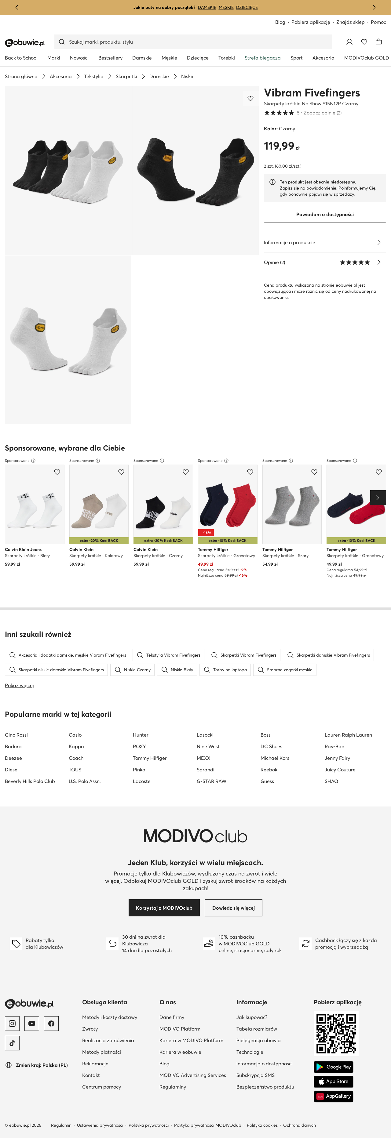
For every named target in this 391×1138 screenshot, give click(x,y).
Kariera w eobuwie (195, 1052)
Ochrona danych (299, 1125)
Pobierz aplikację (313, 22)
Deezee (13, 758)
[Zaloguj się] (349, 41)
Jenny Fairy (337, 758)
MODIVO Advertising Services (195, 1075)
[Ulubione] (364, 41)
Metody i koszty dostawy (118, 1017)
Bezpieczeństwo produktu (272, 1086)
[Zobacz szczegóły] (378, 242)
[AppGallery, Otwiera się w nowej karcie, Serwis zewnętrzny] (333, 1096)
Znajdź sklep (350, 22)
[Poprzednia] (17, 7)
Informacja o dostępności (272, 1063)
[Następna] (374, 7)
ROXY (139, 746)
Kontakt (118, 1075)
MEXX (203, 758)
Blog (283, 22)
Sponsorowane (17, 460)
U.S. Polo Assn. (85, 781)
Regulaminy (195, 1086)
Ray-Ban (334, 746)
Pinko (139, 770)
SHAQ (331, 781)
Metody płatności (118, 1052)
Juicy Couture (340, 770)
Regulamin (61, 1125)
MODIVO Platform (195, 1028)
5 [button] (303, 113)
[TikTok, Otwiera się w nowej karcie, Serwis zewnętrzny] (12, 1043)
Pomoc (378, 22)
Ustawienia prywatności (100, 1125)
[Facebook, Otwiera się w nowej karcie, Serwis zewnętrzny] (51, 1023)
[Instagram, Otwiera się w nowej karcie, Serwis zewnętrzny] (12, 1023)
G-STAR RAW (211, 781)
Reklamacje (118, 1063)
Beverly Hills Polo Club (30, 781)
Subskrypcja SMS (272, 1075)
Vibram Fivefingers (312, 92)
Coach (76, 758)
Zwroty (118, 1028)
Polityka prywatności (149, 1125)
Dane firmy (195, 1017)
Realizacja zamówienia (118, 1040)
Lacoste (142, 781)
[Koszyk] (378, 41)
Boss (266, 735)
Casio (75, 735)
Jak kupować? (272, 1017)
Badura (13, 746)
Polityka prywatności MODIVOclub (207, 1125)
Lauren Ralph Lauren (348, 735)
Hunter (140, 735)
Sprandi (205, 770)
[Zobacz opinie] (378, 262)
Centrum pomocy (118, 1086)
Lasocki (205, 735)
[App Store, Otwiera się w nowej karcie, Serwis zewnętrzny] (333, 1082)
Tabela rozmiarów (272, 1028)
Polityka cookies (262, 1125)
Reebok (269, 770)
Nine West (208, 746)
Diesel (12, 770)
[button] (68, 170)
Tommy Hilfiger (150, 758)
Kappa (76, 746)
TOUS (75, 770)
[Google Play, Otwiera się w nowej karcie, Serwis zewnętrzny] (333, 1067)
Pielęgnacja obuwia (272, 1040)
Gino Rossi (16, 735)
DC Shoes (271, 746)
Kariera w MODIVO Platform (195, 1040)
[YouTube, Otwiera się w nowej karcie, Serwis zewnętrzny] (31, 1023)
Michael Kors (275, 758)
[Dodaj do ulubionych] (251, 98)
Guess (267, 781)
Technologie (272, 1052)
